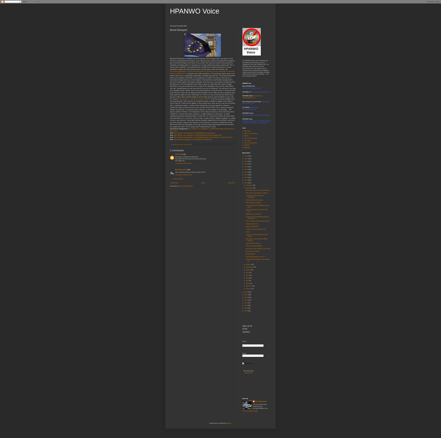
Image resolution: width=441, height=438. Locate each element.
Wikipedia (247, 147)
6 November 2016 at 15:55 (183, 175)
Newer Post (174, 183)
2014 (246, 294)
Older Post (231, 183)
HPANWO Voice (194, 11)
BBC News (247, 131)
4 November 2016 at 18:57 (183, 163)
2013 (246, 297)
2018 (246, 177)
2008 (246, 311)
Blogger (228, 423)
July (247, 272)
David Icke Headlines (250, 133)
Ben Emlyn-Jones (181, 169)
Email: (244, 353)
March (248, 283)
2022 (246, 167)
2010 (246, 305)
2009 (246, 308)
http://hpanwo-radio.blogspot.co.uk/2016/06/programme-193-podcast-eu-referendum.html (203, 137)
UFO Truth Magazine (250, 143)
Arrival (248, 232)
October (248, 264)
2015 (246, 292)
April (247, 280)
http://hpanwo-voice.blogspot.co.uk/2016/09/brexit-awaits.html (194, 133)
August (248, 270)
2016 (246, 183)
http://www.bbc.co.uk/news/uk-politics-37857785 (195, 99)
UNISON (246, 145)
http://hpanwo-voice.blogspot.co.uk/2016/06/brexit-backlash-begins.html (197, 135)
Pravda (246, 136)
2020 (246, 172)
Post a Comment (178, 179)
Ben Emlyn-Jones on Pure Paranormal (258, 190)
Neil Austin (178, 154)
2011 (246, 303)
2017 (246, 180)
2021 (246, 169)
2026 (246, 156)
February (249, 286)
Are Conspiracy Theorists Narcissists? (257, 221)
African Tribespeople (252, 226)
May (247, 278)
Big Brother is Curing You (253, 214)
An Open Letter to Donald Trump (256, 229)
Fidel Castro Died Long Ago (254, 200)
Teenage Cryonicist (252, 224)
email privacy (249, 373)
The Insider (247, 140)
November (249, 188)
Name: (244, 341)
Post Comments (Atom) (185, 186)
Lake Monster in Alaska (253, 243)
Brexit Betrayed (250, 254)
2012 (246, 300)
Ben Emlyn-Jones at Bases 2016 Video (258, 248)
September (249, 267)
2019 (246, 175)
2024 (246, 161)
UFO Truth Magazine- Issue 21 (255, 257)
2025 (246, 159)
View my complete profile (250, 411)
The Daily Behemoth (250, 138)
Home (203, 183)
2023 (246, 164)
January (248, 289)
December (249, 185)
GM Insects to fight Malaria (254, 246)
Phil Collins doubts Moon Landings (257, 193)
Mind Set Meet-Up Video (253, 202)
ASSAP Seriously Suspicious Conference (255, 196)
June (247, 275)
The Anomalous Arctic (252, 251)
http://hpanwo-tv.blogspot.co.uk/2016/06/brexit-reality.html (193, 139)
